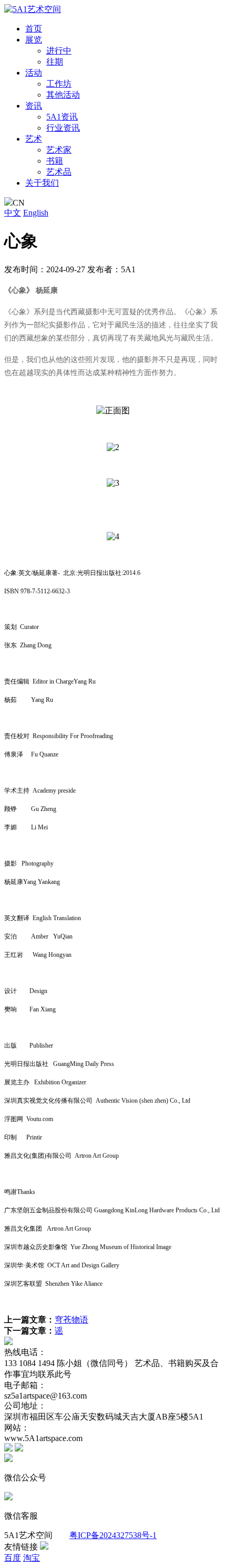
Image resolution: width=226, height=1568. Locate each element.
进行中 (58, 50)
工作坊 (58, 83)
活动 (33, 72)
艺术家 (58, 149)
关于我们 (42, 182)
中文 (12, 212)
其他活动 (63, 94)
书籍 (54, 160)
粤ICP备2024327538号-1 (113, 1535)
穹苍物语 (71, 1319)
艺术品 (58, 171)
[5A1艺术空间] (32, 9)
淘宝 (31, 1557)
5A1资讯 (62, 116)
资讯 (33, 105)
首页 (33, 28)
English (35, 212)
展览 (33, 39)
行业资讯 (63, 127)
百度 (12, 1557)
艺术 (33, 138)
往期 (54, 61)
